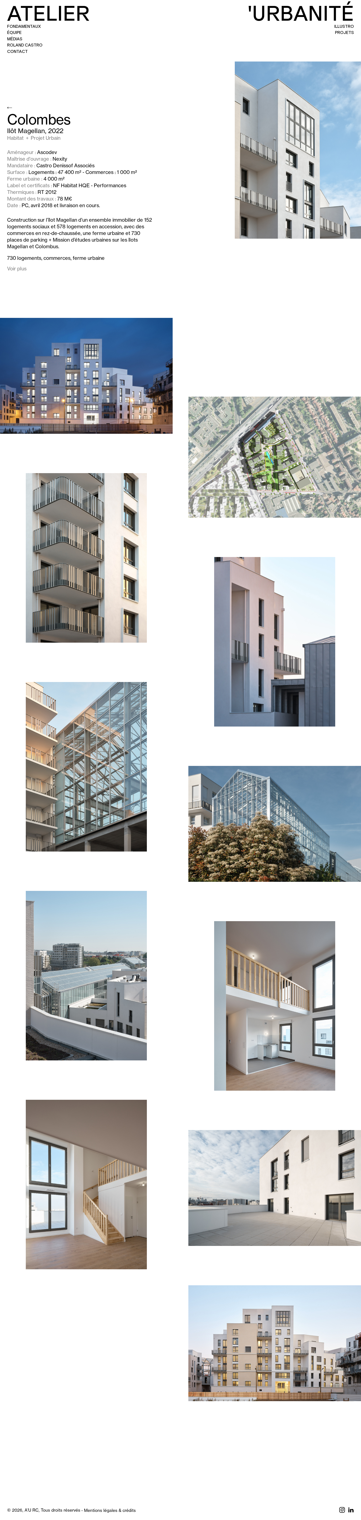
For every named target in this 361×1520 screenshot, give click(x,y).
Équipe (14, 32)
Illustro (344, 26)
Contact (17, 51)
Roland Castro (24, 45)
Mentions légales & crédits (110, 1510)
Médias (14, 38)
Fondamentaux (24, 26)
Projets (344, 32)
